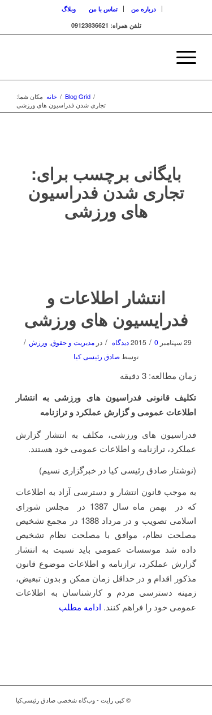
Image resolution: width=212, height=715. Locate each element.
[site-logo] (124, 57)
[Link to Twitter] (170, 699)
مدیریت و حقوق (72, 342)
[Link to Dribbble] (187, 699)
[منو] (180, 57)
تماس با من (103, 9)
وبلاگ (69, 9)
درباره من (143, 9)
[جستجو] (154, 57)
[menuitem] (144, 9)
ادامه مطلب (80, 607)
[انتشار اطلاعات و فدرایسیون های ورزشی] (106, 254)
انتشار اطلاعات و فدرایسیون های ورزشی (106, 308)
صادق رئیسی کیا (96, 356)
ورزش (38, 342)
